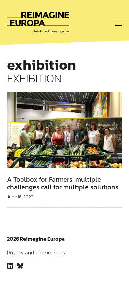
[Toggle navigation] (115, 22)
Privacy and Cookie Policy (36, 252)
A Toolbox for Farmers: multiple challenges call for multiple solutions (62, 183)
